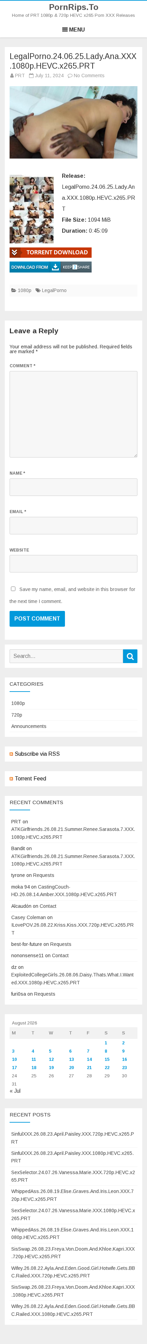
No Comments (89, 75)
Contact (48, 906)
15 (107, 1059)
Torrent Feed (30, 778)
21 (89, 1067)
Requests (43, 875)
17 (14, 1067)
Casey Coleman (28, 917)
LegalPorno (54, 290)
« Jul (15, 1091)
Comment (22, 365)
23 (124, 1067)
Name (17, 473)
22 (107, 1067)
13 (71, 1059)
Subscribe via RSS (37, 754)
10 (14, 1059)
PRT (20, 75)
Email (18, 511)
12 (51, 1059)
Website (19, 550)
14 (89, 1059)
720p (16, 715)
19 (51, 1067)
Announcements (28, 726)
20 (71, 1067)
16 (124, 1059)
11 (33, 1059)
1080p (24, 290)
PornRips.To (73, 7)
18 (33, 1067)
